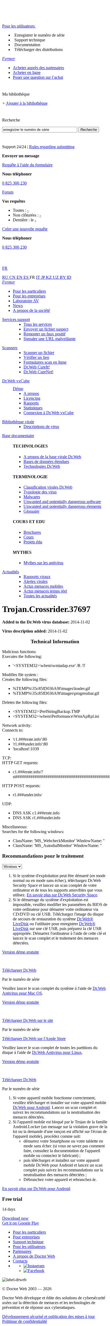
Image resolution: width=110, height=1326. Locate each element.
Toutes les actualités (40, 596)
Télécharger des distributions (38, 49)
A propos (31, 393)
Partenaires (22, 1251)
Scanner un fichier (38, 352)
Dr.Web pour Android (31, 1107)
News (18, 305)
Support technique (29, 40)
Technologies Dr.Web (41, 466)
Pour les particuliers (29, 291)
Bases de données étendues (46, 461)
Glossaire (31, 511)
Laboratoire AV (26, 301)
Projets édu (32, 542)
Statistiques (32, 408)
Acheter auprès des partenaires (38, 67)
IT (38, 277)
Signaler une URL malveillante (49, 338)
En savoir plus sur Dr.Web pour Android (36, 1188)
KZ (49, 277)
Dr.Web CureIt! (36, 367)
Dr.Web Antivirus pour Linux (57, 1052)
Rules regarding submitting (51, 146)
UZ (56, 277)
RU (5, 277)
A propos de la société (31, 310)
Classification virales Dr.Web (47, 487)
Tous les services (37, 324)
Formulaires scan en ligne (44, 362)
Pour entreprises (26, 1237)
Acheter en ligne (27, 72)
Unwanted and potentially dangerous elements (62, 506)
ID (69, 277)
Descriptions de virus (41, 426)
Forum (7, 192)
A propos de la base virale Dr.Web (52, 456)
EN (20, 277)
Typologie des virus (40, 492)
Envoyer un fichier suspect (45, 329)
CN (13, 277)
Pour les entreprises (29, 296)
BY (63, 277)
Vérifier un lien (36, 357)
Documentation (27, 44)
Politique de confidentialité (24, 1321)
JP (43, 277)
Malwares (31, 497)
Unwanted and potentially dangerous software (62, 501)
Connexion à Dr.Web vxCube (48, 412)
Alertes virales (35, 581)
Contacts (20, 1261)
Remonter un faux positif (44, 334)
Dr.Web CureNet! (38, 372)
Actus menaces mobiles (43, 586)
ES (26, 277)
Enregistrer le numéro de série (39, 35)
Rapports (31, 403)
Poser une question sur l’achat (38, 77)
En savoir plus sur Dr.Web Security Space (62, 895)
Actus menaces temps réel (45, 591)
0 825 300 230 (14, 183)
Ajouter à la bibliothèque (27, 103)
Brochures (32, 532)
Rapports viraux (36, 576)
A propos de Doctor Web (34, 1256)
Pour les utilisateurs (29, 1246)
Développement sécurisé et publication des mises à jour (48, 1316)
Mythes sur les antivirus (43, 562)
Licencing (31, 398)
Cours (28, 537)
